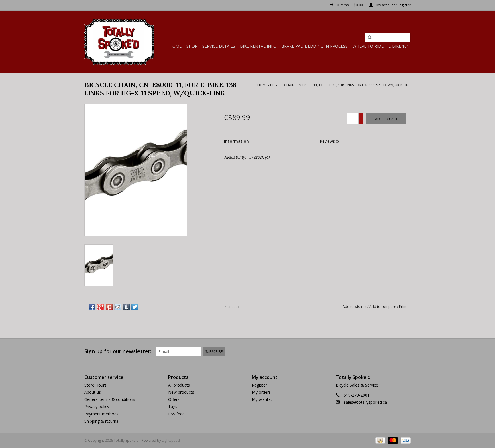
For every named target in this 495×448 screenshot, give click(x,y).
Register (259, 385)
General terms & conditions (109, 399)
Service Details (218, 46)
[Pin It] (109, 307)
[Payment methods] (379, 440)
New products (181, 392)
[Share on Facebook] (92, 307)
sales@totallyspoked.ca (365, 402)
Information (236, 141)
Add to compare (383, 306)
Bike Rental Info (258, 46)
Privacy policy (96, 406)
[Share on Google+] (100, 307)
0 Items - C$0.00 (350, 5)
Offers (174, 399)
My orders (261, 392)
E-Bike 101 (398, 46)
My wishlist (262, 399)
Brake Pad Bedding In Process (314, 46)
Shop (191, 46)
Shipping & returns (101, 421)
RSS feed (176, 414)
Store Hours (95, 385)
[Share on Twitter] (134, 307)
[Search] (370, 38)
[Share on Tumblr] (126, 307)
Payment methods (101, 414)
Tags (172, 406)
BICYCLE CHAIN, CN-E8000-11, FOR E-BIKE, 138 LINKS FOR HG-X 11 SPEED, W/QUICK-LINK (340, 85)
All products (179, 385)
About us (92, 392)
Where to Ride (368, 46)
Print (402, 306)
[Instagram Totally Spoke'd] (406, 351)
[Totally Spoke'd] (119, 42)
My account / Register (393, 5)
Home (176, 46)
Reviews (329, 141)
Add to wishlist (354, 306)
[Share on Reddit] (117, 307)
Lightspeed (171, 440)
